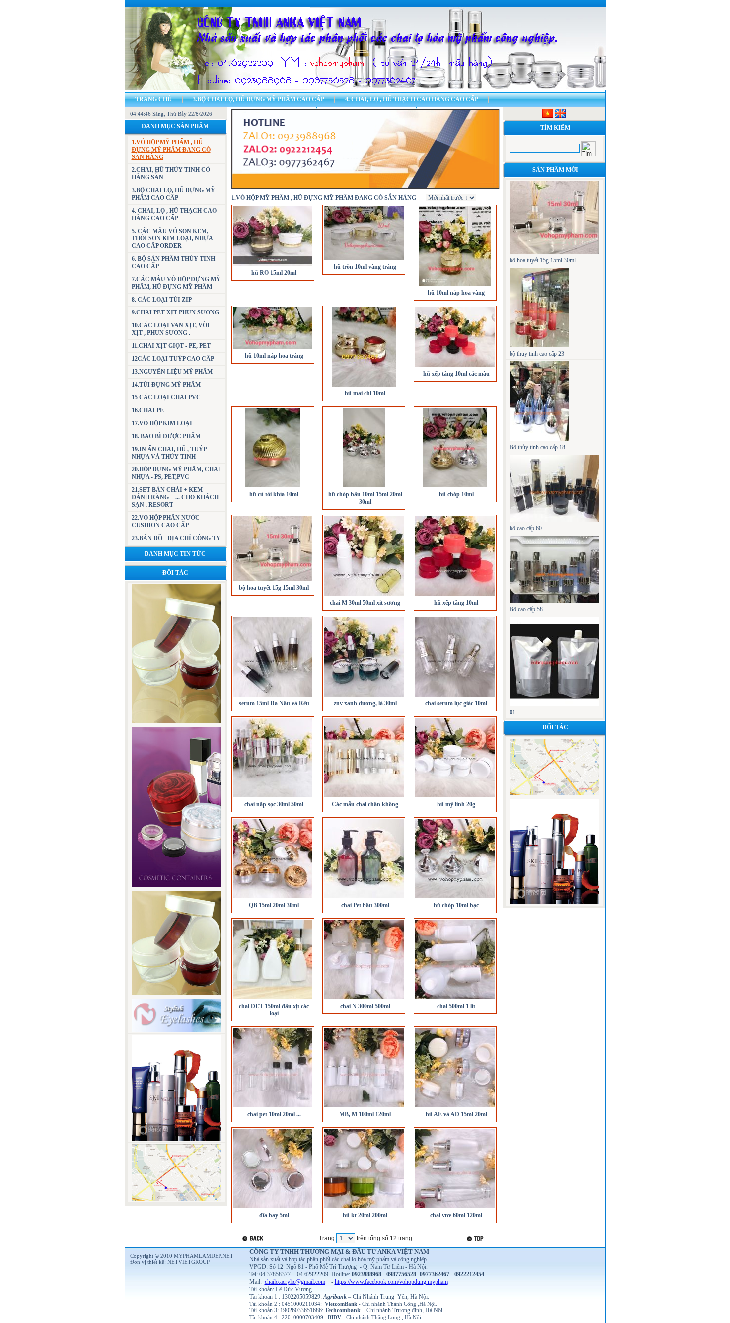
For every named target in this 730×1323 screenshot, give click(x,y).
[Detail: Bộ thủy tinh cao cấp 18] (539, 438)
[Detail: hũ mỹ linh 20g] (455, 796)
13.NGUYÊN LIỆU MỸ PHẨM (172, 371)
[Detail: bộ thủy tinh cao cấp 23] (539, 345)
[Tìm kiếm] (588, 148)
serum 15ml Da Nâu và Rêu (274, 703)
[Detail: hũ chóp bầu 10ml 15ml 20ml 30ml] (364, 486)
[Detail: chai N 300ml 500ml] (364, 998)
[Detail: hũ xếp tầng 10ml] (455, 594)
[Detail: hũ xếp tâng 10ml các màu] (455, 365)
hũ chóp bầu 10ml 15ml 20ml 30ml (365, 498)
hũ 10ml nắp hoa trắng (274, 355)
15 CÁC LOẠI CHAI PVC (166, 397)
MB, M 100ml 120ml (365, 1114)
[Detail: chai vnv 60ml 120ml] (455, 1207)
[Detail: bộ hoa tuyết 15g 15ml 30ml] (272, 579)
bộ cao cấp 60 (526, 528)
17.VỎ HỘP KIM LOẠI (162, 423)
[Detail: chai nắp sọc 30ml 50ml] (272, 796)
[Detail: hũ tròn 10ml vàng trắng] (364, 258)
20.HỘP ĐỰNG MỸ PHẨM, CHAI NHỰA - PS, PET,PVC (176, 473)
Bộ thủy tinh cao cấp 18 (537, 447)
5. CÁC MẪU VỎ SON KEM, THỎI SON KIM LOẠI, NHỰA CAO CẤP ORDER (172, 238)
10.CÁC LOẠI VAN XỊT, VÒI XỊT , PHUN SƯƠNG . (171, 329)
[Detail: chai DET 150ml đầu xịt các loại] (272, 998)
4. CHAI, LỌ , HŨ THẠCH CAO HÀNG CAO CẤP (411, 99)
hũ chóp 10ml (456, 494)
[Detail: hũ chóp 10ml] (455, 486)
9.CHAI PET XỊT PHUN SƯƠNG (175, 312)
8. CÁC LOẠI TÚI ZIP (162, 299)
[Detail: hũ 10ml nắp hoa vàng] (455, 284)
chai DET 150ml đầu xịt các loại (274, 1010)
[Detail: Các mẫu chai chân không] (364, 796)
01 (512, 712)
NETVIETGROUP (188, 1262)
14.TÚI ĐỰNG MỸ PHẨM (166, 384)
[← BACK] (254, 1238)
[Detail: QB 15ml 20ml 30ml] (272, 897)
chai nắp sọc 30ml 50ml (273, 804)
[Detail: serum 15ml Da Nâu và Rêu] (272, 695)
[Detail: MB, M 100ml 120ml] (364, 1106)
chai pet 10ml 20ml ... (274, 1114)
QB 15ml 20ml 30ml (274, 905)
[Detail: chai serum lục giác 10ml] (455, 695)
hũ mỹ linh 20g (456, 804)
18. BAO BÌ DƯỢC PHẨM (166, 436)
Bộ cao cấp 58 (526, 609)
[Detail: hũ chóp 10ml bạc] (455, 897)
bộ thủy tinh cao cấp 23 (537, 353)
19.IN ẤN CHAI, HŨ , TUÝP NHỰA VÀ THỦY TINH (169, 453)
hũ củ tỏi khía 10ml (273, 494)
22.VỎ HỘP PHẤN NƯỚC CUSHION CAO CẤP (166, 521)
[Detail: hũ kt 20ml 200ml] (364, 1207)
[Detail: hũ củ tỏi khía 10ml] (272, 486)
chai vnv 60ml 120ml (456, 1215)
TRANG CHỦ (153, 99)
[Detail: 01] (554, 703)
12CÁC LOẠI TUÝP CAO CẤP (173, 358)
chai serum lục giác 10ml (456, 703)
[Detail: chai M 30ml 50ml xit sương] (364, 594)
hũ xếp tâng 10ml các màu (456, 373)
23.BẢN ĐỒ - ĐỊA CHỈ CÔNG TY (176, 538)
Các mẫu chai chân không (365, 804)
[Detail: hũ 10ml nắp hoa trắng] (272, 347)
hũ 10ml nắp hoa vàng (456, 292)
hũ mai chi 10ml (365, 393)
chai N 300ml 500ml (365, 1006)
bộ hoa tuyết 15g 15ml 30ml (274, 587)
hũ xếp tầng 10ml (456, 602)
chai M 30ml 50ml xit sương (365, 602)
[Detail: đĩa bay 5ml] (272, 1207)
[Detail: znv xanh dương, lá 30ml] (364, 695)
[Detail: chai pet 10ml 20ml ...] (272, 1106)
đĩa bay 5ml (274, 1215)
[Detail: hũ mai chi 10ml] (364, 385)
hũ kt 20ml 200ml (365, 1215)
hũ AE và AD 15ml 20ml (456, 1114)
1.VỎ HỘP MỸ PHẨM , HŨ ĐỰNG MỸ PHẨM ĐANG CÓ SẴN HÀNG (171, 149)
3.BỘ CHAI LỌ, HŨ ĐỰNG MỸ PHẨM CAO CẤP (258, 99)
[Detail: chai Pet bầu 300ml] (364, 897)
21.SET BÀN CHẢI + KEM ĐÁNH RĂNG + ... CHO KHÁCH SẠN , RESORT (175, 497)
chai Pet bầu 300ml (365, 905)
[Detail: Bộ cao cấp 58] (554, 600)
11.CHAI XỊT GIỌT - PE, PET (171, 345)
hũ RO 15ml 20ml (273, 272)
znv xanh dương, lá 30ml (365, 703)
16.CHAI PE (148, 410)
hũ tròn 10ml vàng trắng (365, 266)
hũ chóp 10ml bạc (456, 905)
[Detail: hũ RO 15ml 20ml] (272, 264)
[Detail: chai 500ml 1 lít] (455, 998)
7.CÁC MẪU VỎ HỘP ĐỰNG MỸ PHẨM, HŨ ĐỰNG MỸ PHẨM (176, 283)
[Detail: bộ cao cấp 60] (554, 519)
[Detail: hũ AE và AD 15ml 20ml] (455, 1106)
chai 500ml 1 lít (456, 1006)
